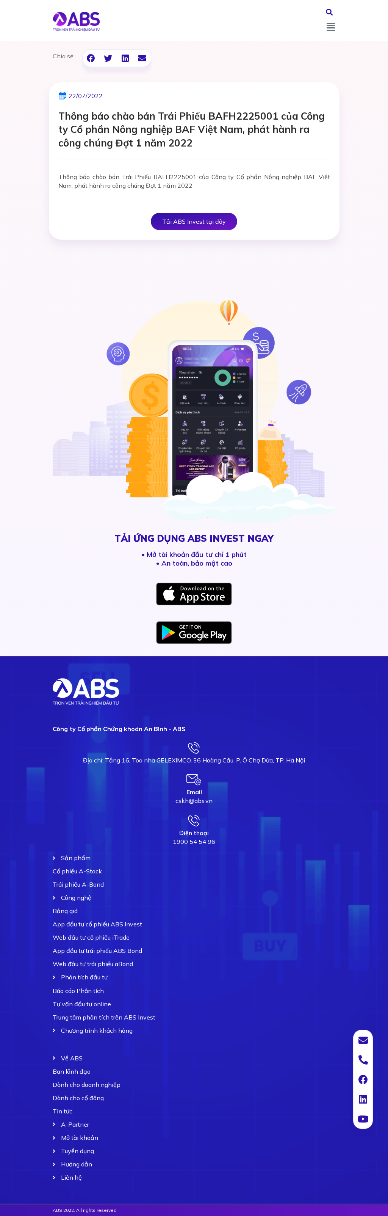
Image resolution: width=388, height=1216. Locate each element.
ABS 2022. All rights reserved (85, 1210)
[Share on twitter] (108, 58)
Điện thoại (194, 833)
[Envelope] (363, 1040)
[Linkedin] (363, 1099)
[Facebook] (363, 1079)
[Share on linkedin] (125, 58)
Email (194, 792)
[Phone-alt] (363, 1059)
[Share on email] (142, 58)
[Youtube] (363, 1119)
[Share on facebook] (91, 58)
